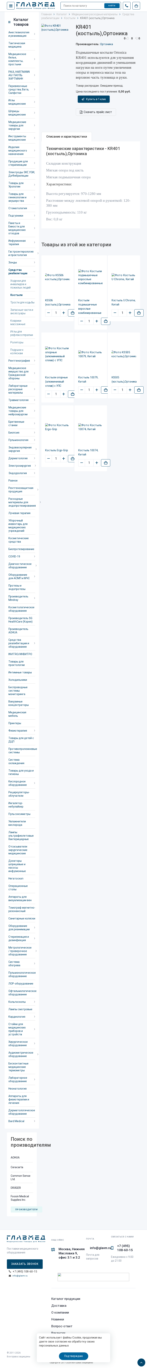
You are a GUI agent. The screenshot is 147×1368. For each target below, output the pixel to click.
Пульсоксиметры (19, 814)
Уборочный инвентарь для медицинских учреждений (18, 525)
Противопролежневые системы (21, 750)
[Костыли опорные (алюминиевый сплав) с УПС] (57, 354)
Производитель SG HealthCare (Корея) (20, 620)
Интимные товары (20, 672)
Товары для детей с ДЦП (21, 740)
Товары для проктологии (16, 663)
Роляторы (16, 342)
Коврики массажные (17, 322)
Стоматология (17, 208)
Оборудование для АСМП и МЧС (19, 576)
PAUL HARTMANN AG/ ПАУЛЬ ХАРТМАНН (19, 75)
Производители (26, 1209)
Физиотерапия (17, 730)
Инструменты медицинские (17, 138)
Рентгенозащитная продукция (20, 489)
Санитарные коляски (21, 918)
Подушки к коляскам (16, 351)
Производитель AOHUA (18, 630)
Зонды (12, 262)
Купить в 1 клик (96, 99)
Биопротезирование (21, 549)
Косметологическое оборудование (21, 609)
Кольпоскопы (17, 1001)
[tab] (66, 136)
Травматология (18, 400)
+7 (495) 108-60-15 (125, 1248)
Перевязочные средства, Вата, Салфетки (18, 89)
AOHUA (15, 1157)
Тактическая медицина (16, 45)
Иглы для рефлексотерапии (21, 333)
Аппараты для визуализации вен (20, 898)
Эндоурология (17, 473)
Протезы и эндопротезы (16, 587)
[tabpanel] (90, 184)
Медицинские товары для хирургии (17, 125)
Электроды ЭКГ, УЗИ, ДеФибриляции (21, 174)
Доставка (58, 1305)
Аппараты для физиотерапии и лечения (18, 1099)
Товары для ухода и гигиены (21, 772)
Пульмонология (18, 440)
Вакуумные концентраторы (18, 703)
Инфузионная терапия (17, 242)
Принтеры (14, 723)
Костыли (16, 295)
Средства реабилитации (17, 271)
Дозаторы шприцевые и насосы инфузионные (17, 866)
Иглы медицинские (17, 102)
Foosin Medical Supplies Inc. (20, 1198)
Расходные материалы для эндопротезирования (21, 502)
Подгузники (15, 215)
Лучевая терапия (19, 513)
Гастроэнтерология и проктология (20, 253)
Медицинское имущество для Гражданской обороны (18, 373)
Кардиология (16, 1016)
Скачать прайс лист (98, 112)
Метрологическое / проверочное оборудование (20, 951)
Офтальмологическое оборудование (21, 992)
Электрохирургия (19, 465)
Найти (111, 6)
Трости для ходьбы (22, 302)
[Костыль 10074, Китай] (90, 427)
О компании (60, 1312)
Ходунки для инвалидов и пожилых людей (20, 284)
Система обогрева (14, 963)
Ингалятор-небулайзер (15, 805)
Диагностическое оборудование (20, 565)
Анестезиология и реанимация (18, 34)
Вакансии (58, 1333)
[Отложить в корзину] (72, 312)
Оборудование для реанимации (19, 927)
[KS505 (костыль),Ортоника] (123, 354)
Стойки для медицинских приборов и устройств (17, 1029)
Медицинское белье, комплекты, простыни (17, 59)
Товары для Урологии (16, 185)
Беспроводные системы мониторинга (18, 691)
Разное (13, 480)
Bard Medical (16, 1121)
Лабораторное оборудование (17, 1079)
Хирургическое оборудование (18, 1043)
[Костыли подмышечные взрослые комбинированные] (90, 277)
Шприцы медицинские (17, 113)
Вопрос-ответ (62, 1326)
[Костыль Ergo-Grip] (57, 427)
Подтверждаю (73, 1356)
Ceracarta (17, 1167)
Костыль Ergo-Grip (56, 450)
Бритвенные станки (16, 423)
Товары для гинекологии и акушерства (17, 197)
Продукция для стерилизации (18, 163)
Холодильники (17, 679)
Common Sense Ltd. (20, 1177)
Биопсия (13, 432)
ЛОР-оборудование (20, 983)
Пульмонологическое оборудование (21, 974)
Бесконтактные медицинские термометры (18, 1067)
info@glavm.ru (20, 1276)
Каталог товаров (21, 22)
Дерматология (18, 458)
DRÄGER (16, 1187)
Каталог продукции (65, 1299)
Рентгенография (19, 360)
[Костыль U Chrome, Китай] (124, 277)
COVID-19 (14, 556)
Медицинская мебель (17, 714)
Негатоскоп (15, 878)
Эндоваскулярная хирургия (20, 449)
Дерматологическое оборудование (21, 1112)
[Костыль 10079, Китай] (90, 354)
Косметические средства (18, 540)
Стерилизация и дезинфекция (18, 938)
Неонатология (17, 1088)
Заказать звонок (24, 1263)
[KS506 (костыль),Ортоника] (57, 277)
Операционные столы (18, 887)
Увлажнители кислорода (17, 823)
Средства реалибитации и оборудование (18, 643)
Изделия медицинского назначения (17, 150)
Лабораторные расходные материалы (18, 389)
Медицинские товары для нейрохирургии (18, 411)
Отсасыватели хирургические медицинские (17, 850)
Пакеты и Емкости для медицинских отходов (17, 228)
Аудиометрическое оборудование (20, 1054)
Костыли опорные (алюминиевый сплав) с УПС (56, 381)
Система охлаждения (16, 761)
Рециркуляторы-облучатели (19, 794)
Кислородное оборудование (17, 783)
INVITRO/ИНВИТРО (20, 654)
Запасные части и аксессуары (21, 311)
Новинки (57, 1319)
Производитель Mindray (18, 598)
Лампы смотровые (20, 1009)
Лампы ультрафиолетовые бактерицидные (21, 836)
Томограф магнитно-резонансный (21, 909)
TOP (140, 1361)
